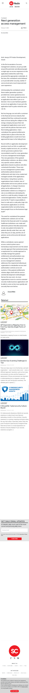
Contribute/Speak (9, 672)
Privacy (25, 665)
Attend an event (16, 672)
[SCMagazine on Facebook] (11, 658)
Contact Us (16, 665)
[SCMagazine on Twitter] (14, 658)
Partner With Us (14, 675)
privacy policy (25, 686)
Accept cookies (14, 691)
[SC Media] (14, 3)
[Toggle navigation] (3, 3)
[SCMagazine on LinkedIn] (18, 658)
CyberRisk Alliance (10, 665)
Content (4, 18)
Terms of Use (22, 534)
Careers (21, 665)
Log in (11, 6)
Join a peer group (23, 672)
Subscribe (14, 538)
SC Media (4, 665)
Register (17, 6)
